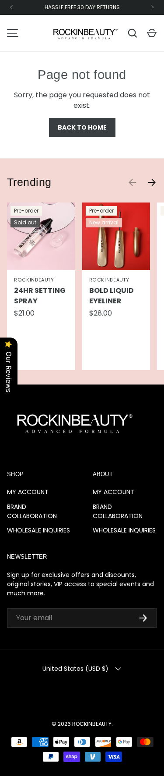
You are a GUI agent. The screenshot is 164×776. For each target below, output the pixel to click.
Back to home (82, 127)
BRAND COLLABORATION (32, 511)
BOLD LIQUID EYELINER (111, 295)
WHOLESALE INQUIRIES (38, 530)
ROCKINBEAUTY (92, 724)
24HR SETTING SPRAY (40, 295)
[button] (151, 33)
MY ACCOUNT (28, 492)
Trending (29, 182)
